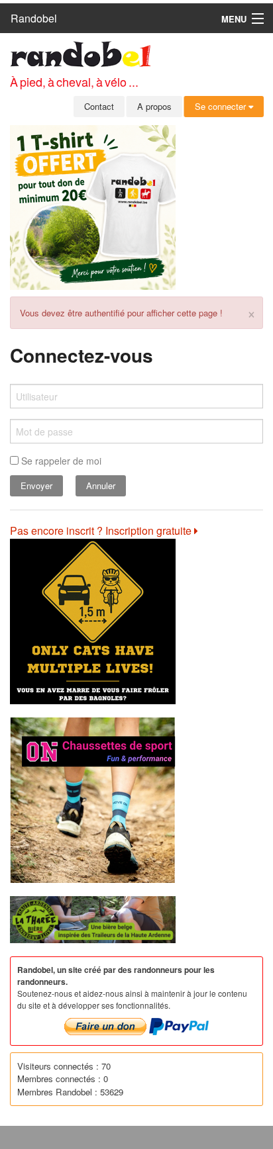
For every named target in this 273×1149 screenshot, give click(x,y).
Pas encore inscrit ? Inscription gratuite (102, 530)
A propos (154, 106)
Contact (99, 106)
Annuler (100, 485)
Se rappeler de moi (60, 460)
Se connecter (221, 106)
